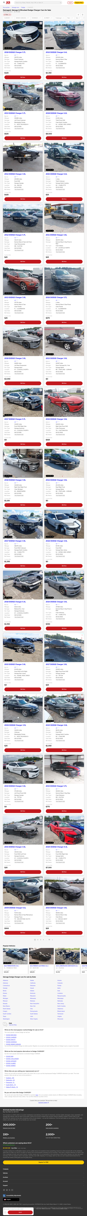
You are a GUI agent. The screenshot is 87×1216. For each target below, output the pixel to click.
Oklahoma (60, 1008)
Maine (4, 996)
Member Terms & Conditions (58, 1208)
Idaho (58, 988)
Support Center (42, 1102)
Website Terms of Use (46, 1208)
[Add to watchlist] (41, 23)
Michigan (5, 998)
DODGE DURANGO (11, 1042)
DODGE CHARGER (11, 1037)
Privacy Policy (38, 1208)
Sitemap (65, 1208)
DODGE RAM (9, 1056)
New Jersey (60, 1003)
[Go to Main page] (8, 2)
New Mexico (6, 1006)
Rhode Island (61, 1011)
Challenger (60, 18)
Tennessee (60, 1013)
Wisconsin (60, 1019)
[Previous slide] (6, 35)
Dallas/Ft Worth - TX (12, 1087)
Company (5, 1169)
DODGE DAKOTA (10, 1039)
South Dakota (34, 1013)
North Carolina (61, 1006)
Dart (78, 18)
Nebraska (60, 1001)
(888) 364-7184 (18, 1204)
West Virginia (34, 1019)
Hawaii (32, 988)
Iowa (58, 990)
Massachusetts (61, 996)
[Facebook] (7, 1190)
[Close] (32, 1209)
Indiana (32, 990)
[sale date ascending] (78, 14)
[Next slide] (39, 35)
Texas (4, 1016)
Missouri (5, 1001)
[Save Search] (82, 14)
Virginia (59, 1016)
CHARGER (8, 18)
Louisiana (60, 993)
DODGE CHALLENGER (12, 1058)
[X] (9, 1190)
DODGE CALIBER (11, 1063)
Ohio (31, 1008)
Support (5, 1185)
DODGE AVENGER (11, 1061)
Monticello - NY (10, 1080)
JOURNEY (48, 18)
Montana (32, 1001)
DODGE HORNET (11, 1065)
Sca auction (6, 7)
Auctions (5, 1177)
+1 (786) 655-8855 (8, 1204)
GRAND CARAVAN (22, 18)
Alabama (5, 980)
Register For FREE (43, 1162)
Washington (6, 1019)
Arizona (59, 980)
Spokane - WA (10, 1078)
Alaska (32, 980)
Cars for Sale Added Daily (53, 1137)
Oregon (5, 1011)
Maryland (32, 996)
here (37, 1095)
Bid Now (22, 77)
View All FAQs (13, 1025)
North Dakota (6, 1008)
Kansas (5, 993)
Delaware (32, 985)
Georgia (5, 988)
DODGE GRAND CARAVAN (13, 1044)
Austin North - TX (11, 1084)
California (32, 983)
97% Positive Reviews (9, 1145)
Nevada (5, 1003)
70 (49, 939)
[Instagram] (4, 1190)
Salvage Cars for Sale (9, 1128)
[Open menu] (4, 2)
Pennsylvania (33, 1011)
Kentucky (32, 993)
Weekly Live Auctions (9, 1137)
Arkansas (5, 983)
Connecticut (6, 985)
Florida (59, 985)
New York (32, 1006)
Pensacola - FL (10, 1082)
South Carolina (7, 1013)
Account (5, 1181)
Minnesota (33, 998)
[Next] (52, 940)
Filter (7, 14)
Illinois (4, 990)
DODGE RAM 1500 (11, 1035)
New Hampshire (34, 1003)
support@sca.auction (28, 1204)
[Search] (60, 2)
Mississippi (60, 998)
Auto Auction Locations (52, 1128)
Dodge (23, 7)
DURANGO (36, 18)
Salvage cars (15, 7)
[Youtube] (12, 1190)
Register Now (79, 2)
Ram (70, 18)
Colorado (60, 983)
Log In (70, 2)
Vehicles (5, 1173)
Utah (31, 1016)
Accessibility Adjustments (13, 1195)
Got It (20, 1212)
